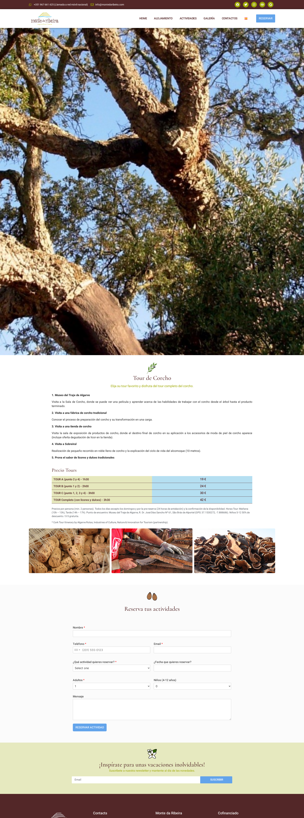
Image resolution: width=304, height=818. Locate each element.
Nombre (79, 628)
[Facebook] (237, 4)
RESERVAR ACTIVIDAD (89, 727)
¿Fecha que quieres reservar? (172, 662)
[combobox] (77, 650)
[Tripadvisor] (262, 4)
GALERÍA (209, 18)
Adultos (78, 680)
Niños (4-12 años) (165, 680)
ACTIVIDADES (188, 18)
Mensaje (78, 696)
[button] (33, 551)
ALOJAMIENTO (163, 18)
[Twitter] (246, 4)
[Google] (270, 4)
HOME (143, 18)
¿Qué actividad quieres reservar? (94, 662)
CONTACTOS (230, 18)
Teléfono (79, 644)
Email (158, 644)
